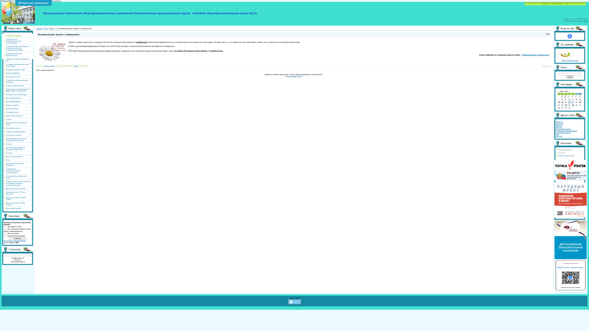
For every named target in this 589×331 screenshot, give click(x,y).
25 (573, 105)
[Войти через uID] (570, 36)
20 (580, 102)
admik (76, 66)
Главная (545, 3)
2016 (46, 28)
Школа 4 (559, 125)
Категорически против (16, 236)
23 (566, 105)
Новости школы (49, 66)
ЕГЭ (560, 153)
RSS (585, 21)
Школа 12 (559, 123)
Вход (567, 3)
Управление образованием (566, 131)
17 (56, 28)
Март (52, 28)
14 (559, 102)
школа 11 (559, 122)
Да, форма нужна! (14, 226)
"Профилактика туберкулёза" (535, 55)
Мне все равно (13, 233)
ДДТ (557, 134)
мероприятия (563, 150)
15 (562, 102)
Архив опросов (20, 241)
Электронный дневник (569, 60)
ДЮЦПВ (559, 136)
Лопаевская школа (563, 129)
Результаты (8, 241)
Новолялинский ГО (563, 133)
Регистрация (556, 3)
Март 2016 (564, 91)
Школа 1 (559, 127)
